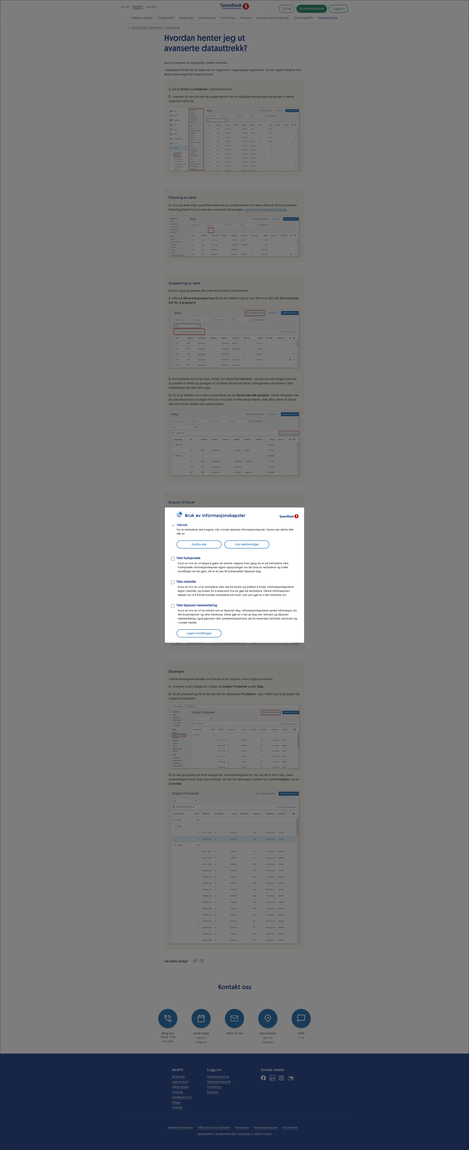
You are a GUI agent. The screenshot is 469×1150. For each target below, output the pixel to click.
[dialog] (234, 575)
